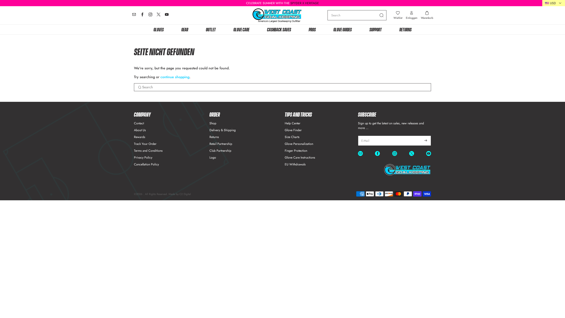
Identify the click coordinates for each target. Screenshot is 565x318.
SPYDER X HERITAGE (304, 3)
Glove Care (241, 29)
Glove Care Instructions (300, 157)
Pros (312, 29)
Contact (139, 123)
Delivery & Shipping (222, 130)
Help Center (292, 123)
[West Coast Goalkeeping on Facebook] (142, 15)
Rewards (139, 137)
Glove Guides (342, 29)
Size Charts (292, 137)
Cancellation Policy (146, 164)
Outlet (211, 29)
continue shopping (174, 77)
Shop (212, 123)
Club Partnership (220, 150)
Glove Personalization (299, 144)
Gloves (159, 29)
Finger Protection (296, 150)
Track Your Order (145, 144)
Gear (184, 29)
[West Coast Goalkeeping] (277, 15)
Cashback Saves (279, 29)
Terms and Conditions (148, 150)
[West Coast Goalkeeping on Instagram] (150, 15)
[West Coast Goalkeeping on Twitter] (158, 15)
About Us (140, 130)
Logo (212, 157)
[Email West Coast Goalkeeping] (134, 15)
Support (375, 29)
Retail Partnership (220, 144)
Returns (405, 29)
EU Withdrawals (295, 164)
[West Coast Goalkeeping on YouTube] (166, 15)
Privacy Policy (143, 157)
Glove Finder (293, 130)
